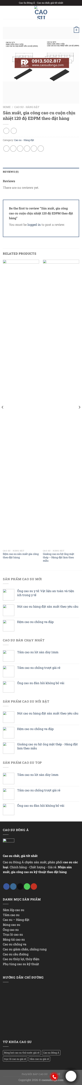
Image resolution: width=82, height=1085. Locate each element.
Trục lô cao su (13, 934)
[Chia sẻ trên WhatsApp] (6, 148)
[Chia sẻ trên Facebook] (13, 148)
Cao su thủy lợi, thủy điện (21, 959)
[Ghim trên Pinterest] (34, 148)
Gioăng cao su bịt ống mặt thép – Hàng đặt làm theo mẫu (58, 557)
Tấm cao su (11, 915)
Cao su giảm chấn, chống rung (25, 949)
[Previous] (3, 414)
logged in (34, 224)
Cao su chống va (14, 944)
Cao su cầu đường (15, 954)
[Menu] (5, 12)
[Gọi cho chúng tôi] (27, 886)
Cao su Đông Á (51, 1052)
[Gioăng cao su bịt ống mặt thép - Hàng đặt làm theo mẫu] (61, 403)
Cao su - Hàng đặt (26, 107)
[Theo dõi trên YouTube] (34, 886)
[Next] (79, 414)
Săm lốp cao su (13, 910)
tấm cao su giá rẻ (39, 1058)
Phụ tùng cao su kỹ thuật (21, 964)
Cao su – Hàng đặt (16, 920)
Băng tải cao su (14, 939)
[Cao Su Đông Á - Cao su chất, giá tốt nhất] (41, 12)
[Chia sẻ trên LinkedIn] (41, 148)
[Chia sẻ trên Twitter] (20, 148)
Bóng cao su (11, 925)
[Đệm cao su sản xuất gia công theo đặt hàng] (21, 403)
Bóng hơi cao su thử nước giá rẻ (21, 1052)
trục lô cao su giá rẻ (15, 1058)
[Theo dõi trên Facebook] (6, 886)
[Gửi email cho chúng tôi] (20, 886)
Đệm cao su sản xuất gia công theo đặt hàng (21, 555)
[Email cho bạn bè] (27, 148)
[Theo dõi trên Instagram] (13, 886)
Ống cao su (11, 930)
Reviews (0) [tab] (10, 171)
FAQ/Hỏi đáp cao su (35, 1074)
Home (7, 107)
